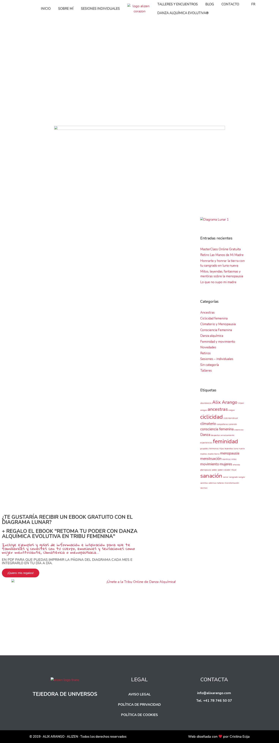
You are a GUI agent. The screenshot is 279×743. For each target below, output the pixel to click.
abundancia (205, 403)
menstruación (94, 359)
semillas (71, 368)
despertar (39, 355)
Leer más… (45, 329)
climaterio (39, 351)
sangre (241, 477)
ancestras (80, 346)
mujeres (38, 364)
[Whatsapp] (230, 713)
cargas (91, 346)
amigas (67, 346)
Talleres (206, 370)
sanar (225, 477)
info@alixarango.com (214, 693)
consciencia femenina (77, 351)
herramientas (87, 355)
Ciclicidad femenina (214, 318)
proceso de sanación (72, 364)
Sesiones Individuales (100, 8)
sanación (46, 368)
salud (36, 368)
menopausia (77, 359)
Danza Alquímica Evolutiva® (183, 13)
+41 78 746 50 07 (217, 700)
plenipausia (205, 469)
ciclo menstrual (231, 418)
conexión (233, 424)
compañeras (55, 351)
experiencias (55, 355)
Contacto (230, 4)
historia (38, 359)
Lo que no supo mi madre (68, 266)
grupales (204, 448)
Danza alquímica (211, 336)
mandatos (61, 359)
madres (49, 359)
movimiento (209, 464)
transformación (232, 483)
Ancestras (43, 342)
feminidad (225, 441)
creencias (99, 351)
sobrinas (38, 372)
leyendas (229, 448)
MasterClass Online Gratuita (220, 249)
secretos (59, 368)
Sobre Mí (65, 8)
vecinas (61, 372)
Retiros (205, 353)
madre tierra (213, 453)
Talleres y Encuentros (177, 4)
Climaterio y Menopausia (218, 324)
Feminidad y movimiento (217, 341)
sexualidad (96, 368)
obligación (51, 364)
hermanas (71, 355)
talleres (220, 483)
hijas (99, 355)
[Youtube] (219, 713)
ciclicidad (211, 417)
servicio (83, 368)
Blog (209, 4)
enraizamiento (227, 435)
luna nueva (239, 448)
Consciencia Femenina (66, 342)
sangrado (233, 477)
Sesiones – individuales (216, 359)
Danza (205, 434)
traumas (50, 372)
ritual (233, 469)
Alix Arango (45, 346)
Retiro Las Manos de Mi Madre (222, 255)
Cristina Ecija (240, 736)
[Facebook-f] (198, 713)
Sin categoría (209, 365)
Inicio (46, 8)
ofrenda (236, 464)
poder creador (224, 469)
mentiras (226, 459)
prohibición (94, 364)
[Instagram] (209, 713)
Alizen (58, 346)
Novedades (208, 347)
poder (214, 469)
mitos (233, 459)
